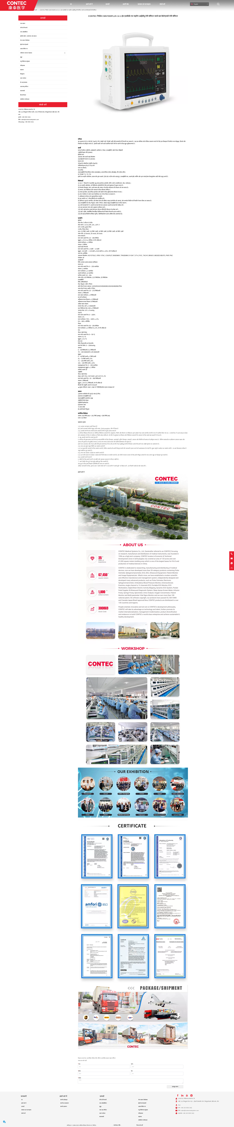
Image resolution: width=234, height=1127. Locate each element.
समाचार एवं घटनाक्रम (144, 4)
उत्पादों (107, 4)
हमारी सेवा (126, 4)
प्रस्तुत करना (175, 1086)
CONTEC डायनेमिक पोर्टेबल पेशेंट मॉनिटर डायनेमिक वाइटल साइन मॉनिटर (98, 1058)
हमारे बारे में (89, 4)
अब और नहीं (84, 1060)
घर (71, 4)
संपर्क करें (162, 4)
